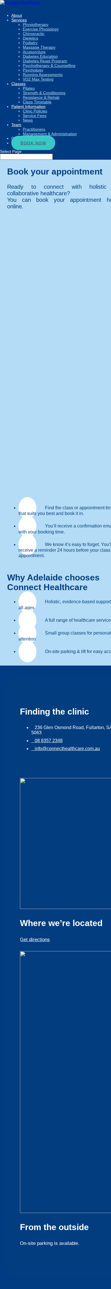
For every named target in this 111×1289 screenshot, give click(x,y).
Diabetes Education (40, 56)
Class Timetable (37, 102)
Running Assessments (43, 74)
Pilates (29, 88)
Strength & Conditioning (44, 93)
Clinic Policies (35, 111)
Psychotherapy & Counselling (49, 65)
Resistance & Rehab (41, 97)
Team (16, 124)
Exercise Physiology (41, 29)
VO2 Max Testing (38, 79)
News (28, 120)
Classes (18, 83)
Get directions (35, 939)
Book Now (33, 143)
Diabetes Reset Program (45, 61)
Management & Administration (50, 134)
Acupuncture (34, 52)
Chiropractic (33, 33)
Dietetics (30, 38)
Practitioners (34, 129)
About (16, 15)
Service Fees (34, 115)
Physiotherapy (35, 24)
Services (19, 20)
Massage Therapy (39, 47)
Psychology (33, 70)
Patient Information (28, 106)
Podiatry (30, 42)
